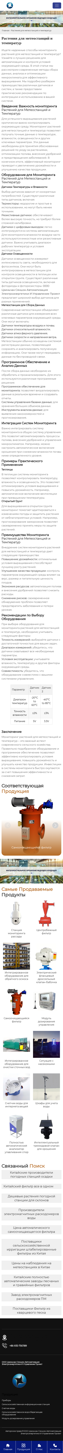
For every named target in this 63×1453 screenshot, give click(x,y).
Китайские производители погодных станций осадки (31, 1174)
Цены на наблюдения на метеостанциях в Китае (31, 1265)
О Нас (39, 1447)
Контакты (55, 1447)
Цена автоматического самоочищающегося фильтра (31, 1230)
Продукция (23, 1447)
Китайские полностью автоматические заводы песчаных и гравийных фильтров (31, 1281)
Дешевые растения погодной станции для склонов (31, 1198)
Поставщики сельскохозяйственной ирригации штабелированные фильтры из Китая (31, 1247)
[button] (55, 825)
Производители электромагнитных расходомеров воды (31, 1214)
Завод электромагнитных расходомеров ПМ (31, 1297)
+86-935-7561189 (18, 1345)
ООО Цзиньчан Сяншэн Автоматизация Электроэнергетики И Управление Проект (31, 289)
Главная (5, 30)
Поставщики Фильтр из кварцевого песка (31, 1310)
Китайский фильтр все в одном (28, 1186)
